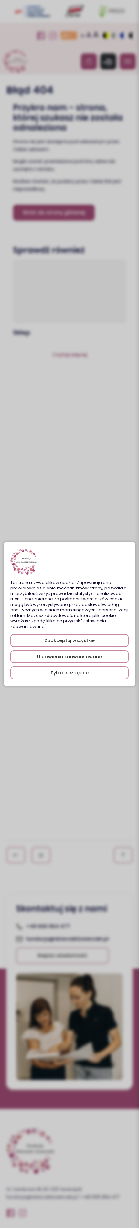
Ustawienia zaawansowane (69, 656)
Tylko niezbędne (69, 673)
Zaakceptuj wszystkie (70, 640)
